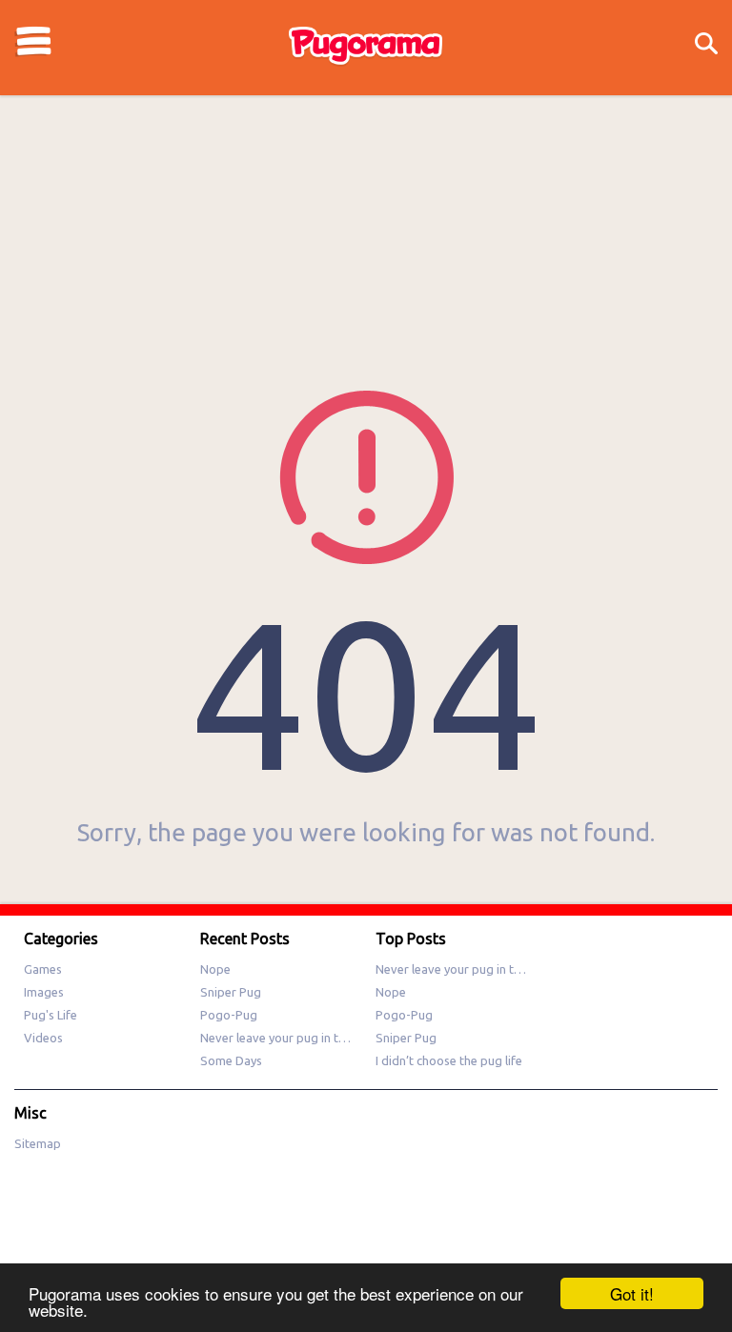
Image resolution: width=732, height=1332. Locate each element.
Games (43, 969)
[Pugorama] (366, 64)
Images (44, 992)
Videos (43, 1037)
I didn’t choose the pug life (449, 1060)
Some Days (231, 1060)
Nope (215, 969)
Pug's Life (50, 1014)
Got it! (632, 1293)
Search (706, 44)
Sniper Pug (230, 992)
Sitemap (37, 1143)
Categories (33, 41)
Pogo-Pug (228, 1014)
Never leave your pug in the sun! (288, 1037)
